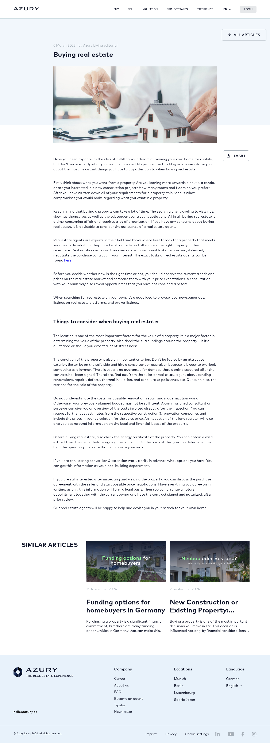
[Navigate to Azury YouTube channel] (231, 734)
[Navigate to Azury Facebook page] (243, 734)
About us (121, 685)
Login (248, 9)
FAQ (118, 692)
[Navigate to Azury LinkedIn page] (217, 734)
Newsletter (123, 711)
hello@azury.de (25, 712)
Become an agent (128, 698)
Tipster (120, 705)
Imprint (151, 734)
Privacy (171, 734)
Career (120, 678)
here (68, 260)
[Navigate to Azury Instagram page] (254, 734)
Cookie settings (197, 734)
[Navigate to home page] (26, 9)
